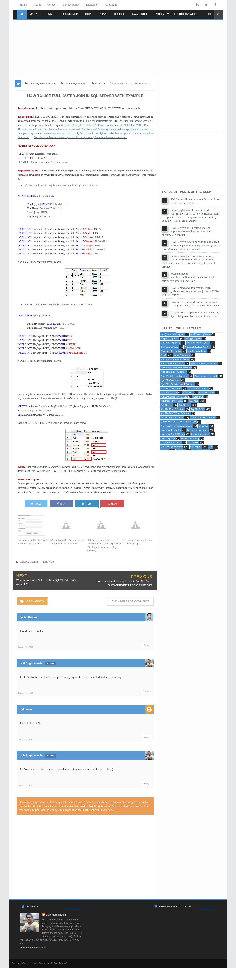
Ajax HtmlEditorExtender (173, 371)
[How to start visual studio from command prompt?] (139, 525)
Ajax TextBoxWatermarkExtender (178, 384)
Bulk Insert (193, 442)
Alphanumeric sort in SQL (174, 396)
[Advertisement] (118, 48)
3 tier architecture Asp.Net (197, 346)
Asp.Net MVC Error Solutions (175, 413)
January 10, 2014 (25, 647)
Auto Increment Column (203, 417)
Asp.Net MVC (198, 409)
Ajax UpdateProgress (171, 388)
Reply (146, 645)
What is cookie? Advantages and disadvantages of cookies (68, 542)
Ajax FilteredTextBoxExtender (176, 367)
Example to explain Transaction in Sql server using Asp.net (35, 542)
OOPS (88, 14)
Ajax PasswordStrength (206, 376)
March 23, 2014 (25, 785)
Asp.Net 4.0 (166, 405)
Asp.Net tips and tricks (172, 417)
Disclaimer (92, 4)
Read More (48, 561)
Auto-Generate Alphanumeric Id (176, 425)
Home (23, 4)
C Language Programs (172, 446)
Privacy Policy (71, 4)
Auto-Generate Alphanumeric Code (178, 421)
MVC (51, 14)
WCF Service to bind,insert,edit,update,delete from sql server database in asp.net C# (188, 277)
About (37, 4)
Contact (51, 4)
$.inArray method (169, 346)
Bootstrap (204, 425)
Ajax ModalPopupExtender (174, 376)
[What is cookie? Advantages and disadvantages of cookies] (69, 525)
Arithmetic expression (172, 400)
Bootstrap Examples (171, 430)
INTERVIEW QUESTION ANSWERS (176, 14)
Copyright (111, 4)
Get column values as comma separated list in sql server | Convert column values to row (80, 137)
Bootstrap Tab (168, 438)
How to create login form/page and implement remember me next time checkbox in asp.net (186, 231)
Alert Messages (206, 392)
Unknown (25, 709)
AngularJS (198, 396)
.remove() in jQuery (170, 342)
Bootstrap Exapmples (198, 430)
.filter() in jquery (193, 338)
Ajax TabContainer (170, 380)
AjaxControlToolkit (198, 388)
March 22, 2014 (25, 739)
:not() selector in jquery (172, 334)
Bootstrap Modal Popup (173, 434)
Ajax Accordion (182, 355)
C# (210, 446)
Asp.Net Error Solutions (172, 409)
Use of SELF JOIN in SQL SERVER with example (90, 125)
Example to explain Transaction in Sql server (51, 129)
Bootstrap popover (200, 434)
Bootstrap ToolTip (190, 438)
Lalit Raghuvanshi (31, 663)
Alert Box (188, 392)
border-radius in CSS (171, 442)
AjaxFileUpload (169, 392)
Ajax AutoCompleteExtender (175, 359)
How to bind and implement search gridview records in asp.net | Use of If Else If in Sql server (190, 291)
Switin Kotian (28, 617)
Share (62, 503)
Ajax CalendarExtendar (172, 363)
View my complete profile (33, 947)
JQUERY (119, 14)
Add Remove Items (196, 350)
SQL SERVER (70, 14)
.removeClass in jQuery (198, 342)
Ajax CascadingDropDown (203, 363)
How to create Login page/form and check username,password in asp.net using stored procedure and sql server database (191, 245)
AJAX (103, 14)
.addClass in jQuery (200, 334)
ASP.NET (35, 14)
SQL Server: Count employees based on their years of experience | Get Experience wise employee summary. (104, 545)
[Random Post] (209, 14)
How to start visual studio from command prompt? (137, 542)
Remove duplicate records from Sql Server (65, 133)
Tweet (37, 503)
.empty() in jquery (170, 338)
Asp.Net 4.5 (184, 405)
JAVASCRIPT (139, 14)
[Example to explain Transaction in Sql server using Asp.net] (35, 525)
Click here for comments (130, 601)
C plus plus (196, 446)
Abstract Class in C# (171, 350)
